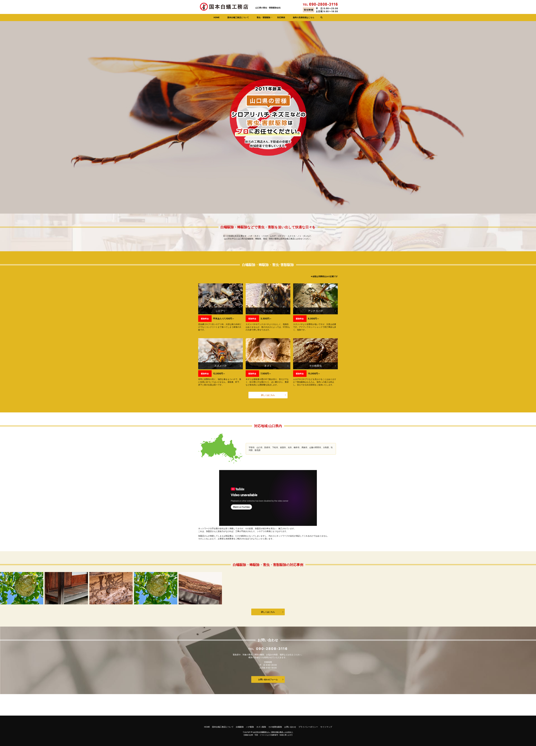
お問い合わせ (290, 727)
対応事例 (281, 17)
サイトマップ (326, 727)
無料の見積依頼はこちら (303, 17)
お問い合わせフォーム (268, 679)
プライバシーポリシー (308, 727)
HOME (217, 17)
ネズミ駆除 (261, 727)
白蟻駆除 (240, 727)
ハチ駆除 (250, 727)
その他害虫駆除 (275, 727)
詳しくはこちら (268, 395)
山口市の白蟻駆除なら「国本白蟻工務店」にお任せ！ (273, 732)
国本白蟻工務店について (238, 17)
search (320, 17)
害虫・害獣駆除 (263, 17)
